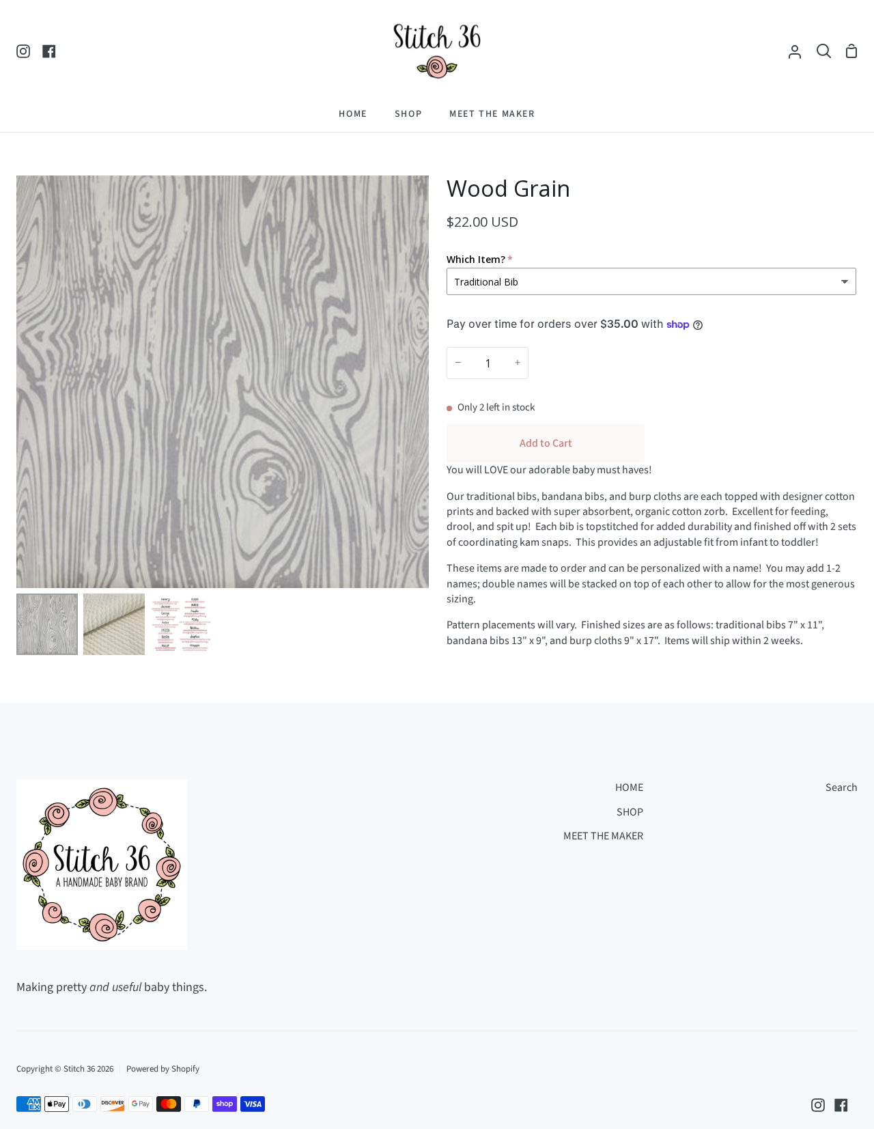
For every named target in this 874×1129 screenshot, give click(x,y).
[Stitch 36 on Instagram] (818, 1105)
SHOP (630, 812)
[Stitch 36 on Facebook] (841, 1105)
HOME (629, 787)
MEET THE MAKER (603, 836)
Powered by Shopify (162, 1069)
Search (842, 787)
